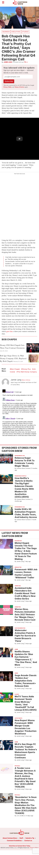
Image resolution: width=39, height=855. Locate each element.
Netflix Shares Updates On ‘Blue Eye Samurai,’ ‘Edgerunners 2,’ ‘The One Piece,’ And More (26, 658)
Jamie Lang (8, 62)
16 (27, 62)
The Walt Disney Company (27, 372)
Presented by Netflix (20, 475)
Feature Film (18, 540)
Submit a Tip (29, 838)
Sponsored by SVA (20, 455)
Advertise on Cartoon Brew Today (19, 846)
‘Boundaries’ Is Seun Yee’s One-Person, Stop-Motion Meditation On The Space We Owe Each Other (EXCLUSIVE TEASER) (26, 805)
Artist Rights (18, 718)
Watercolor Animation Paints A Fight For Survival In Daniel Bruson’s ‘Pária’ (25, 635)
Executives (15, 32)
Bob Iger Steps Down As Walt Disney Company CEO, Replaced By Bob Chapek (13, 358)
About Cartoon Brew (10, 838)
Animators (18, 585)
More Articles (26, 380)
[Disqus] (19, 412)
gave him (9, 331)
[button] (19, 139)
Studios (25, 32)
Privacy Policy (8, 87)
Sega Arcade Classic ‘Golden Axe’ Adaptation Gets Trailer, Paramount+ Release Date (26, 680)
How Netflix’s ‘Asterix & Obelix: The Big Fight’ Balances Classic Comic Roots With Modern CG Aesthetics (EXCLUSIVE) (24, 487)
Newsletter (18, 567)
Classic (17, 694)
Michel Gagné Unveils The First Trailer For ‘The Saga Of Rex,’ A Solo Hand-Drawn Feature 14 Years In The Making (26, 551)
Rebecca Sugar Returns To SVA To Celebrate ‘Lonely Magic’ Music (24, 462)
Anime (16, 649)
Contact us (28, 840)
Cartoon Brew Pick (20, 628)
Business (6, 32)
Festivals (17, 765)
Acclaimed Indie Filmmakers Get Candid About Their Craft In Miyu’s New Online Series (25, 593)
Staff (21, 838)
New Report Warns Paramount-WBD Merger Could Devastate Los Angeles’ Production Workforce (25, 727)
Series (16, 673)
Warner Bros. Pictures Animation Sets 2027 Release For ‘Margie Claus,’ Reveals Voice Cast (25, 614)
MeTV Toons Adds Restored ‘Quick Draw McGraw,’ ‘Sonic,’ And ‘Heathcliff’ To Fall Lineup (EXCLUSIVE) (26, 703)
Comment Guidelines (14, 840)
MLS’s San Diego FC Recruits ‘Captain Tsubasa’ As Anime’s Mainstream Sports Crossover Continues (26, 751)
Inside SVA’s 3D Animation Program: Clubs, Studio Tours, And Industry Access (26, 513)
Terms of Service (19, 87)
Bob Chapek (15, 369)
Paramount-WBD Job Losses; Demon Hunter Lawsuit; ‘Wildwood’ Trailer (26, 573)
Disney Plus (26, 369)
